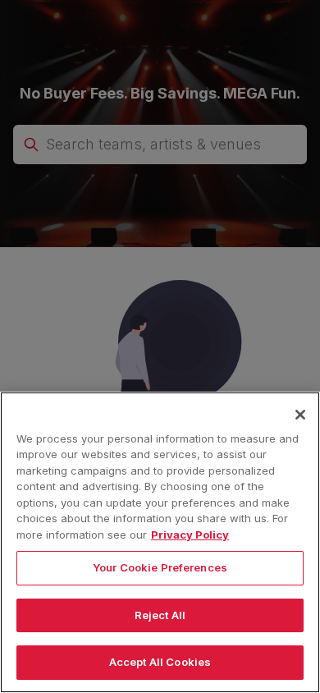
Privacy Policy (190, 534)
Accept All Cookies (160, 661)
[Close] (300, 415)
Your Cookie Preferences (160, 567)
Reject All (160, 615)
